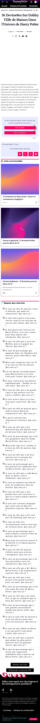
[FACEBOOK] (3, 690)
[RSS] (11, 690)
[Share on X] (19, 36)
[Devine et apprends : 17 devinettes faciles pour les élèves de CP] (20, 223)
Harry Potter (20, 31)
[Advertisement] (20, 61)
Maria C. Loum (10, 144)
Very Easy (29, 31)
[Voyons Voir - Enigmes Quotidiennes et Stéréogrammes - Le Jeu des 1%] (20, 2)
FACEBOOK (5, 692)
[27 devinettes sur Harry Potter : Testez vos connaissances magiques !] (20, 179)
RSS (11, 692)
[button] (33, 128)
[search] (31, 2)
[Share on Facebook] (16, 36)
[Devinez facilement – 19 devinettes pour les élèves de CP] (20, 264)
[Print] (26, 36)
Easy (4, 293)
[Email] (22, 36)
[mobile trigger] (3, 2)
